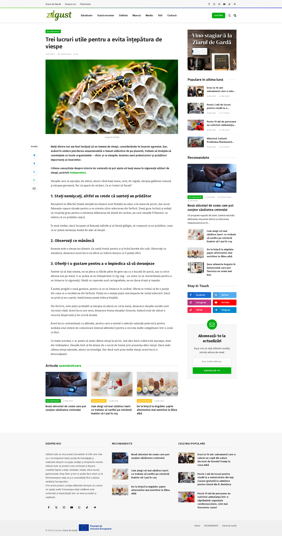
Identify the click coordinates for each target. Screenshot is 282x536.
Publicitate (85, 4)
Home (197, 525)
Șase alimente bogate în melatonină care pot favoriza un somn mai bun (221, 269)
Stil (160, 15)
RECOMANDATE (53, 31)
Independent (78, 172)
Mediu (149, 15)
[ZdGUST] (59, 15)
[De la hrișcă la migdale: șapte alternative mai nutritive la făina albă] (157, 384)
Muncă (137, 15)
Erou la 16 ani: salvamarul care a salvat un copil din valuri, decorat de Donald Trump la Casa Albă (221, 89)
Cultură (172, 15)
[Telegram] (34, 155)
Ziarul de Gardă (53, 4)
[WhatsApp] (34, 180)
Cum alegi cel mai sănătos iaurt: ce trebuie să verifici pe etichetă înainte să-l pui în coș (111, 410)
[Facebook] (34, 163)
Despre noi (70, 4)
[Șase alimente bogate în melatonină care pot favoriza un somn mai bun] (196, 267)
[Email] (34, 188)
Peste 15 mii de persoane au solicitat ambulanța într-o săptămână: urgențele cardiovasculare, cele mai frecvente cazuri (221, 123)
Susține (218, 15)
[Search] (234, 15)
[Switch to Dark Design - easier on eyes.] (230, 15)
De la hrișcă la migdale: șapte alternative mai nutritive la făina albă (157, 410)
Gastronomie (105, 15)
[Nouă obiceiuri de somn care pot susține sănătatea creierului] (66, 384)
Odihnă (123, 15)
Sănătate (86, 15)
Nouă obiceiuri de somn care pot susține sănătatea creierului (66, 408)
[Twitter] (34, 172)
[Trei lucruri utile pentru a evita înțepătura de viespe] (112, 97)
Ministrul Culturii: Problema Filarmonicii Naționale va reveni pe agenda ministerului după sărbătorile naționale (220, 140)
